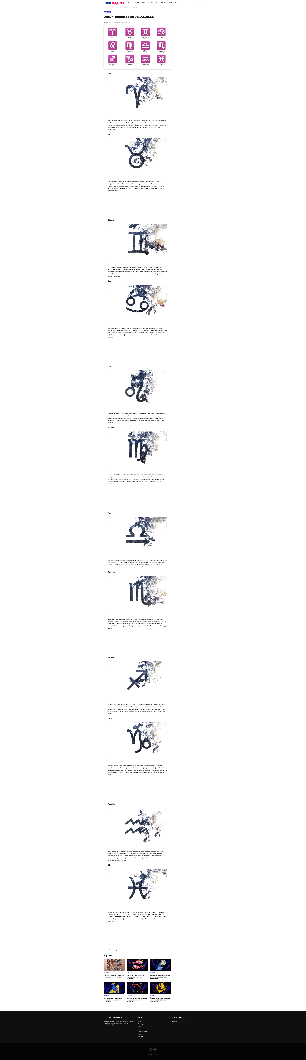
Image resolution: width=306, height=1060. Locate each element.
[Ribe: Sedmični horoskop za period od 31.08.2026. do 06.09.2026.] (137, 965)
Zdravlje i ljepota (160, 3)
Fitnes (170, 3)
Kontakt (174, 1024)
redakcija (107, 22)
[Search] (201, 3)
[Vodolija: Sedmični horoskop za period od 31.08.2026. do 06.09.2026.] (160, 965)
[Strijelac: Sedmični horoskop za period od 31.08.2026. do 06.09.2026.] (137, 988)
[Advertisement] (137, 205)
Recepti (150, 3)
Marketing (174, 1021)
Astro (144, 3)
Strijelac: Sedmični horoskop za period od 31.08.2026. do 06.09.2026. (137, 1000)
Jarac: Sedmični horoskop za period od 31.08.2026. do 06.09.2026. (113, 1000)
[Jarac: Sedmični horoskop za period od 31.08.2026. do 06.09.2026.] (114, 988)
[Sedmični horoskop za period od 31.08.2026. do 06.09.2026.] (114, 965)
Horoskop (136, 3)
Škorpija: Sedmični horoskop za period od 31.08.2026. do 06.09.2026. (160, 1000)
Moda (129, 3)
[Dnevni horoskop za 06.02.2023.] (137, 47)
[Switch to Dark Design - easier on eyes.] (199, 2)
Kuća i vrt (177, 3)
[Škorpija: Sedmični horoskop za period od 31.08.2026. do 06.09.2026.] (160, 988)
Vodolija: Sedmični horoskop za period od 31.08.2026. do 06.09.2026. (160, 977)
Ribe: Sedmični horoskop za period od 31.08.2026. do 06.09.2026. (135, 977)
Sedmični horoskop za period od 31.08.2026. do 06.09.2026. (114, 976)
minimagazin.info (117, 950)
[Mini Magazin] (114, 3)
